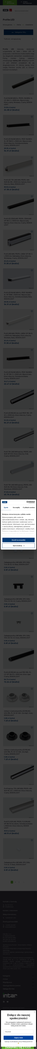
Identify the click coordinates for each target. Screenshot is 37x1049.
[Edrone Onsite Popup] (18, 524)
